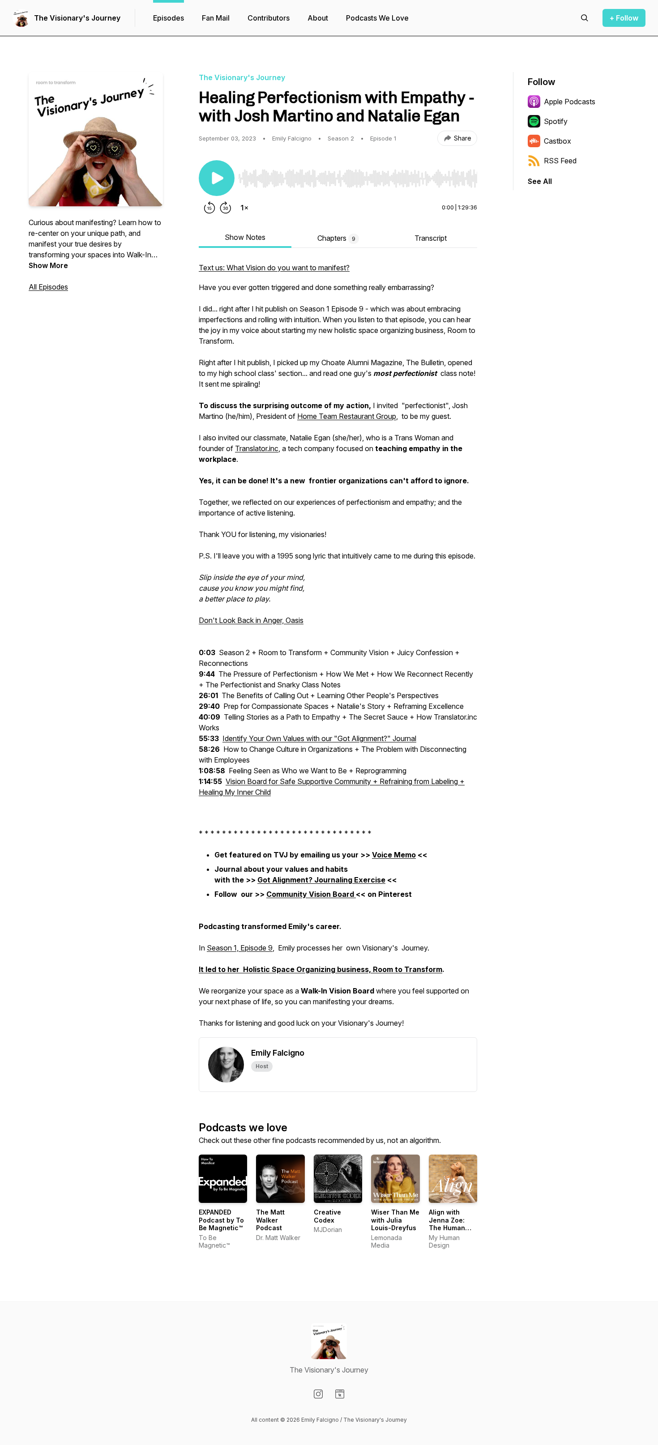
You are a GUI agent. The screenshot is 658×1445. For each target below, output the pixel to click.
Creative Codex (327, 1216)
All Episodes (48, 286)
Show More (48, 265)
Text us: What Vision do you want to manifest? (274, 267)
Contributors (269, 17)
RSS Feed (560, 160)
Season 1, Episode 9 (240, 947)
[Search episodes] (584, 18)
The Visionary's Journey (77, 17)
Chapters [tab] (336, 238)
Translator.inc (256, 448)
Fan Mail (216, 17)
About (318, 17)
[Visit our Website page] (339, 1394)
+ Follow (624, 17)
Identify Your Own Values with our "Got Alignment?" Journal (319, 738)
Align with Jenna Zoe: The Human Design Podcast (447, 1227)
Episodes (168, 17)
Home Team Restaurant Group (346, 416)
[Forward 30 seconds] (225, 207)
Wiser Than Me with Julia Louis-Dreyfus (395, 1220)
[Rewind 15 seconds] (209, 207)
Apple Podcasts (569, 101)
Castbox (557, 140)
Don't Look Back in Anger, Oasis (251, 620)
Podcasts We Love (377, 17)
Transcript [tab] (430, 238)
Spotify (556, 121)
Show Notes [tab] (245, 237)
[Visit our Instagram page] (318, 1394)
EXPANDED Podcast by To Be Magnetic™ (221, 1220)
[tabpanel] (338, 649)
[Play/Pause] (217, 178)
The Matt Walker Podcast (270, 1220)
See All (540, 181)
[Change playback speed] (244, 207)
